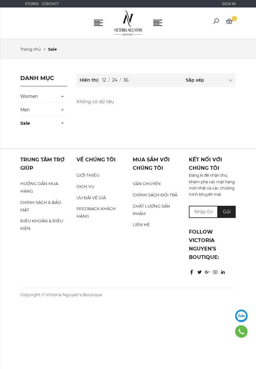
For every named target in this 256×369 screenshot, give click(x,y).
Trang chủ (30, 49)
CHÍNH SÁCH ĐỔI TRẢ (155, 194)
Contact (50, 4)
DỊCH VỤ (85, 186)
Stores (32, 4)
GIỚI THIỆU (87, 175)
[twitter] (199, 272)
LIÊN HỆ (141, 224)
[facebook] (191, 272)
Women (29, 96)
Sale (25, 123)
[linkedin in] (223, 272)
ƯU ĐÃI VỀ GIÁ (91, 197)
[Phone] (241, 331)
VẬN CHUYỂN (147, 183)
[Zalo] (241, 316)
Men (25, 110)
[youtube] (215, 272)
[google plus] (207, 272)
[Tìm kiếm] (216, 22)
